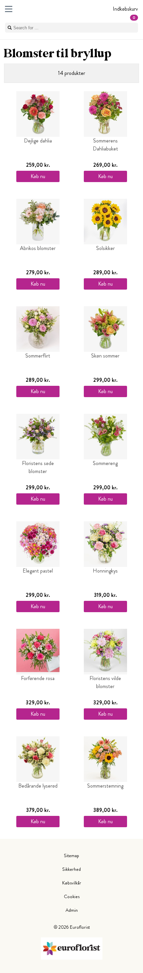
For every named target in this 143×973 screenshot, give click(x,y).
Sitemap (71, 855)
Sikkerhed (71, 869)
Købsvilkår (71, 882)
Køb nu (38, 176)
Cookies (71, 896)
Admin (72, 910)
